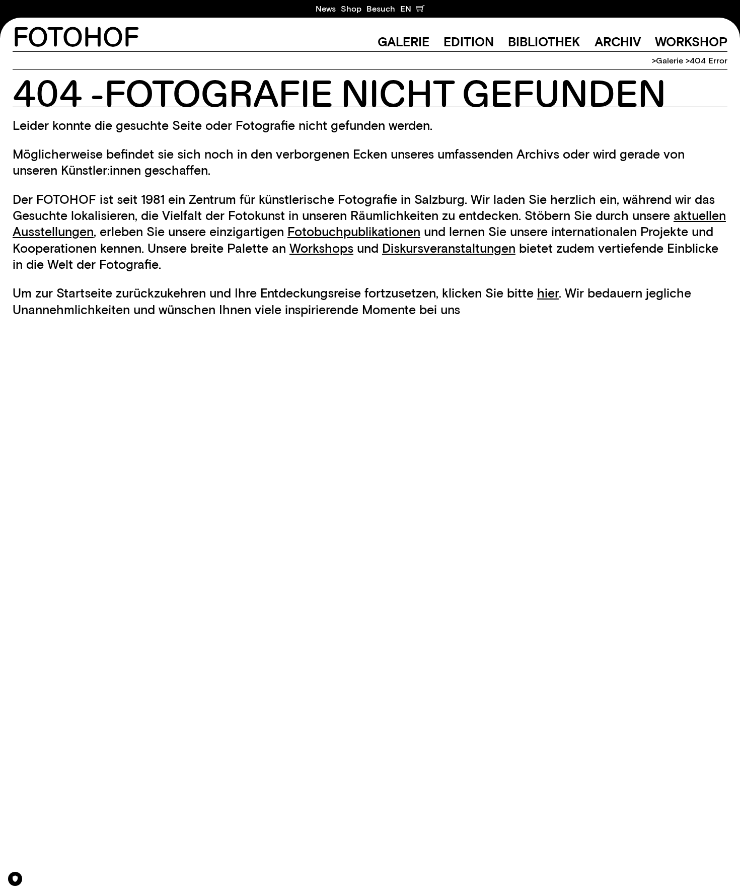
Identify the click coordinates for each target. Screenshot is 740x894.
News (326, 9)
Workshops (321, 248)
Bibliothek (544, 41)
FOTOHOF (76, 38)
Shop (351, 9)
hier (548, 293)
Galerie (403, 41)
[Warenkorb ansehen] (420, 9)
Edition (468, 41)
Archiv (618, 41)
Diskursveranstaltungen (448, 248)
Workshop (691, 41)
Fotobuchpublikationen (353, 231)
